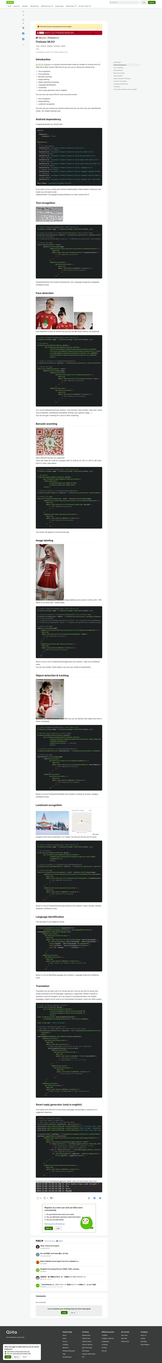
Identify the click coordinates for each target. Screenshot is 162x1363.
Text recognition (118, 67)
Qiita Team (124, 1335)
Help (64, 1354)
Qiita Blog (144, 1341)
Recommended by (50, 1241)
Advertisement (67, 1357)
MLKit (63, 46)
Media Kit (65, 1347)
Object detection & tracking (121, 78)
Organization (59, 6)
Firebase (49, 46)
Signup (152, 2)
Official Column (47, 6)
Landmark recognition (120, 81)
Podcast (104, 1351)
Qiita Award (85, 1351)
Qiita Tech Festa (87, 1347)
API (83, 1357)
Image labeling (117, 76)
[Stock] (23, 20)
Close (24, 1357)
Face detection (118, 70)
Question (25, 6)
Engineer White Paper (88, 1354)
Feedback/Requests (69, 1351)
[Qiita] (10, 2)
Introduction (117, 62)
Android (43, 46)
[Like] (23, 12)
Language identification (120, 84)
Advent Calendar (87, 1344)
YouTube (104, 1347)
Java (37, 46)
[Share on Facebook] (23, 33)
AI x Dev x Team (84, 6)
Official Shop (125, 1341)
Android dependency (119, 65)
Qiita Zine (124, 1338)
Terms (64, 1338)
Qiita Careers (71, 6)
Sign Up (73, 1312)
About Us (143, 1335)
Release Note (86, 1335)
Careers (143, 1338)
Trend (9, 6)
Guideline (65, 1344)
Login (144, 2)
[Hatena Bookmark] (23, 39)
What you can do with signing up (55, 1224)
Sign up (16, 1357)
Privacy (65, 1341)
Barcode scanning (118, 73)
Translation (116, 86)
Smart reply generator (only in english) (125, 89)
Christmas (57, 46)
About (64, 1335)
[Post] (23, 28)
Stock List (17, 6)
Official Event (34, 6)
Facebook (105, 1344)
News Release (145, 1344)
